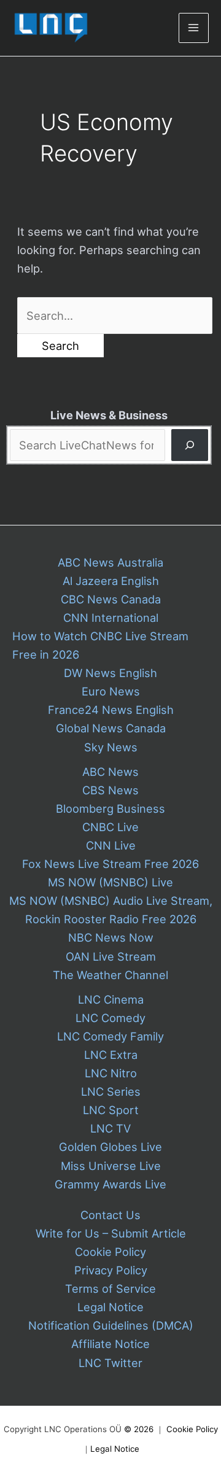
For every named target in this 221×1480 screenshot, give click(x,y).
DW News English (110, 673)
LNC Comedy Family (110, 1036)
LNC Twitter (110, 1363)
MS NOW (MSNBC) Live (110, 882)
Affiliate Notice (110, 1343)
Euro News (111, 691)
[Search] (189, 444)
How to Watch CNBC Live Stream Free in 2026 (100, 645)
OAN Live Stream (111, 956)
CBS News (110, 790)
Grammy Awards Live (110, 1184)
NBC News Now (110, 937)
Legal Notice (110, 1307)
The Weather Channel (110, 975)
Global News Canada (111, 728)
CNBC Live (110, 827)
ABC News (110, 771)
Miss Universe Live (111, 1165)
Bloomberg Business (110, 808)
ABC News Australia (110, 562)
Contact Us (110, 1215)
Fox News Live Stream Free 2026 (110, 863)
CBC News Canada (111, 599)
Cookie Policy (110, 1251)
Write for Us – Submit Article (111, 1233)
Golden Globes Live (110, 1146)
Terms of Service (110, 1288)
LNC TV (110, 1128)
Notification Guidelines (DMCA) (110, 1325)
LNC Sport (111, 1110)
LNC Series (111, 1091)
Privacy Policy (110, 1270)
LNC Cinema (111, 999)
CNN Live (111, 845)
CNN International (110, 617)
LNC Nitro (111, 1073)
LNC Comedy (110, 1018)
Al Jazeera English (111, 580)
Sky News (111, 747)
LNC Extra (111, 1054)
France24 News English (111, 709)
